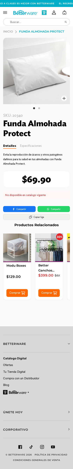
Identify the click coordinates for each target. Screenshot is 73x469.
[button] (36, 343)
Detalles (9, 146)
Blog (6, 385)
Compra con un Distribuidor (21, 378)
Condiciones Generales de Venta (36, 460)
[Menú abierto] (8, 12)
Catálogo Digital (14, 358)
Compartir (21, 209)
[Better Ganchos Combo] (49, 247)
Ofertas (8, 365)
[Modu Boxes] (17, 247)
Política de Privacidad (51, 454)
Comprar (15, 292)
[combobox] (36, 21)
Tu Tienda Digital (14, 372)
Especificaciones (31, 146)
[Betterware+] (16, 392)
